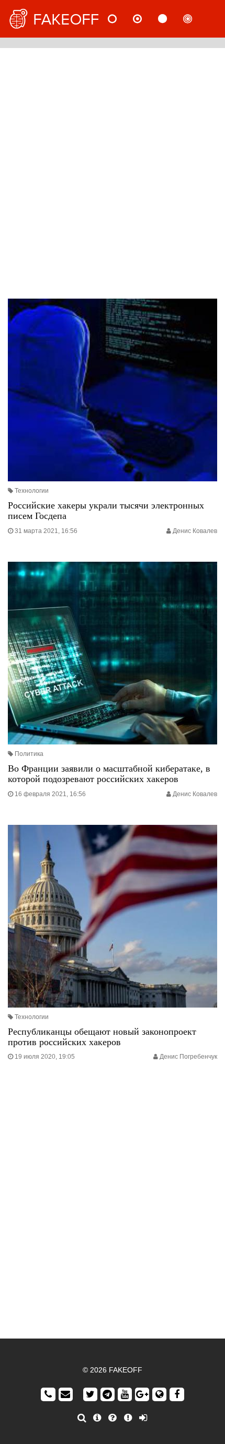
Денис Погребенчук (188, 1056)
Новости (121, 19)
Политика (29, 753)
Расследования (196, 19)
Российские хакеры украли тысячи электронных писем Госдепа (106, 510)
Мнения (146, 19)
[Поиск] (82, 1418)
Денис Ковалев (195, 531)
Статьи (171, 19)
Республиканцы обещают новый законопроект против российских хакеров (102, 1036)
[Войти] (143, 1418)
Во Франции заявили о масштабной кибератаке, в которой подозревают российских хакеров (109, 773)
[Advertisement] (112, 170)
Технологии (32, 490)
